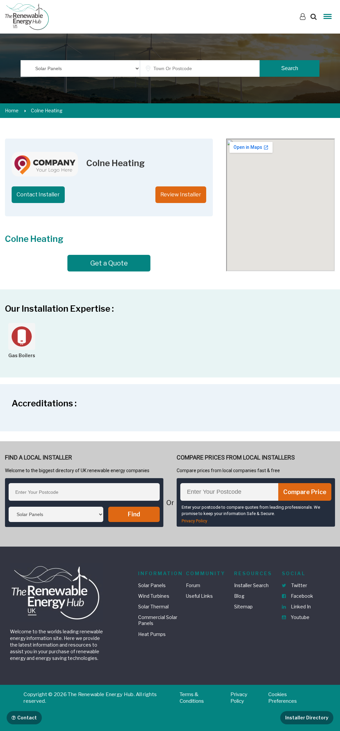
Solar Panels (152, 585)
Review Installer (180, 194)
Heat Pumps (152, 634)
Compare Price (304, 491)
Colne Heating (46, 110)
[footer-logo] (56, 592)
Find (134, 514)
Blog (239, 596)
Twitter (298, 585)
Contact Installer (38, 194)
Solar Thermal (153, 606)
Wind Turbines (153, 596)
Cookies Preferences (282, 697)
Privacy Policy (194, 520)
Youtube (299, 617)
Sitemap (243, 606)
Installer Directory (306, 717)
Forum (193, 585)
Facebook (301, 596)
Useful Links (199, 596)
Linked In (300, 606)
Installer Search (251, 585)
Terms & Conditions (192, 697)
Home (12, 110)
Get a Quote (109, 263)
